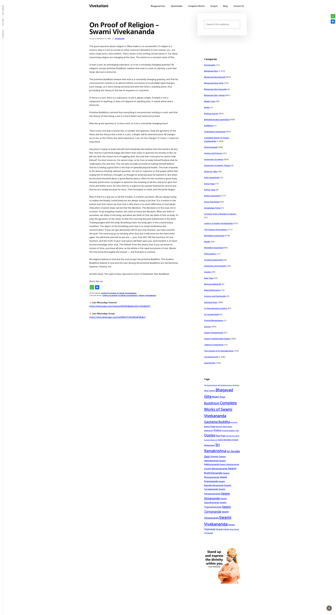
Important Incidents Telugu (217, 165)
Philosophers (210, 253)
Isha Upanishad (211, 177)
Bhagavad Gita (211, 71)
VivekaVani (98, 5)
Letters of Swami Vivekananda (218, 223)
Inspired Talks (210, 171)
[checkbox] (329, 608)
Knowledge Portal (212, 208)
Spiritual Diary (210, 302)
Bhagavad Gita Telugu (214, 95)
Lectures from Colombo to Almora (220, 214)
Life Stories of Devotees (215, 229)
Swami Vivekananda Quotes (217, 338)
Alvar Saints (209, 390)
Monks (207, 241)
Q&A (237, 430)
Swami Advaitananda (229, 464)
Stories (207, 326)
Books (207, 107)
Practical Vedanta (228, 430)
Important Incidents (213, 159)
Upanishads (209, 363)
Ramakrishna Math (232, 436)
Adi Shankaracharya (225, 385)
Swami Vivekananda (147, 295)
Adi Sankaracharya (210, 385)
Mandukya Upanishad (214, 235)
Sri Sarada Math (211, 314)
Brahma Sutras (211, 113)
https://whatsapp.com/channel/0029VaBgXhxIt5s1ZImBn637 (119, 306)
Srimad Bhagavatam (213, 320)
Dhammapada (210, 147)
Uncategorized (211, 356)
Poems (217, 430)
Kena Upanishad (211, 201)
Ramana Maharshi (212, 284)
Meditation (208, 430)
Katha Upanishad (212, 195)
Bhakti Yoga (209, 101)
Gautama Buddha (217, 422)
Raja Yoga (208, 278)
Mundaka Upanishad (213, 247)
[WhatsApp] (332, 16)
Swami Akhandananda (215, 468)
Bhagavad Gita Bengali (214, 77)
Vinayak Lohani (222, 529)
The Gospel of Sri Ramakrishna (218, 350)
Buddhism (208, 125)
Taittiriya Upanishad (213, 344)
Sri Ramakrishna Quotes (215, 308)
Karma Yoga (209, 189)
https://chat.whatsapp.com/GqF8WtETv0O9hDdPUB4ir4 (117, 317)
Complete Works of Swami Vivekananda (118, 293)
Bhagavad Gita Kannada (215, 89)
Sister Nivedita (225, 439)
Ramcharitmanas (212, 290)
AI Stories (236, 385)
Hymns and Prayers (213, 153)
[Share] (332, 21)
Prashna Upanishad (213, 259)
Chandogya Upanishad (214, 131)
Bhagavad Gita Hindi (213, 83)
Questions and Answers (215, 265)
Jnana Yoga (209, 183)
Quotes (207, 272)
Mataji (229, 427)
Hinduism (233, 422)
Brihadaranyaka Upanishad (217, 119)
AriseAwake (209, 65)
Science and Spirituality (215, 296)
